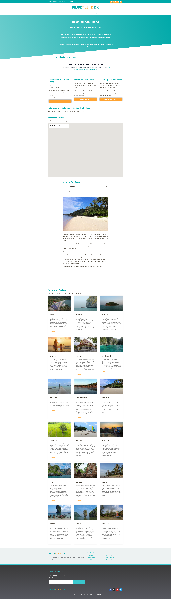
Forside (50, 1)
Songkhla (105, 314)
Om (66, 1)
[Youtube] (117, 589)
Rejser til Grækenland (110, 557)
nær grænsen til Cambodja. (75, 246)
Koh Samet (53, 397)
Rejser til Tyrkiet (91, 559)
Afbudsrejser (55, 1)
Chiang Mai (53, 440)
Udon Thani (105, 524)
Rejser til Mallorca (109, 559)
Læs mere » (52, 331)
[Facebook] (111, 2)
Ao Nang (53, 524)
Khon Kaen (79, 356)
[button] (106, 186)
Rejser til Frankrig (109, 555)
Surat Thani (105, 440)
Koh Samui (79, 314)
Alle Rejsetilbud (74, 13)
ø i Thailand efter (97, 246)
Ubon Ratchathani (81, 397)
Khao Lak (79, 440)
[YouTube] (118, 2)
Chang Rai (53, 356)
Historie (69, 191)
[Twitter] (113, 2)
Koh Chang (105, 397)
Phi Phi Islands (106, 356)
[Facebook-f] (110, 589)
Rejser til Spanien (91, 557)
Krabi (51, 482)
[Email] (121, 2)
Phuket (78, 524)
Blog (99, 13)
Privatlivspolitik (62, 1)
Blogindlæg (70, 1)
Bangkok (79, 482)
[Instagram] (116, 2)
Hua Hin (104, 482)
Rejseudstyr (94, 13)
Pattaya (52, 314)
